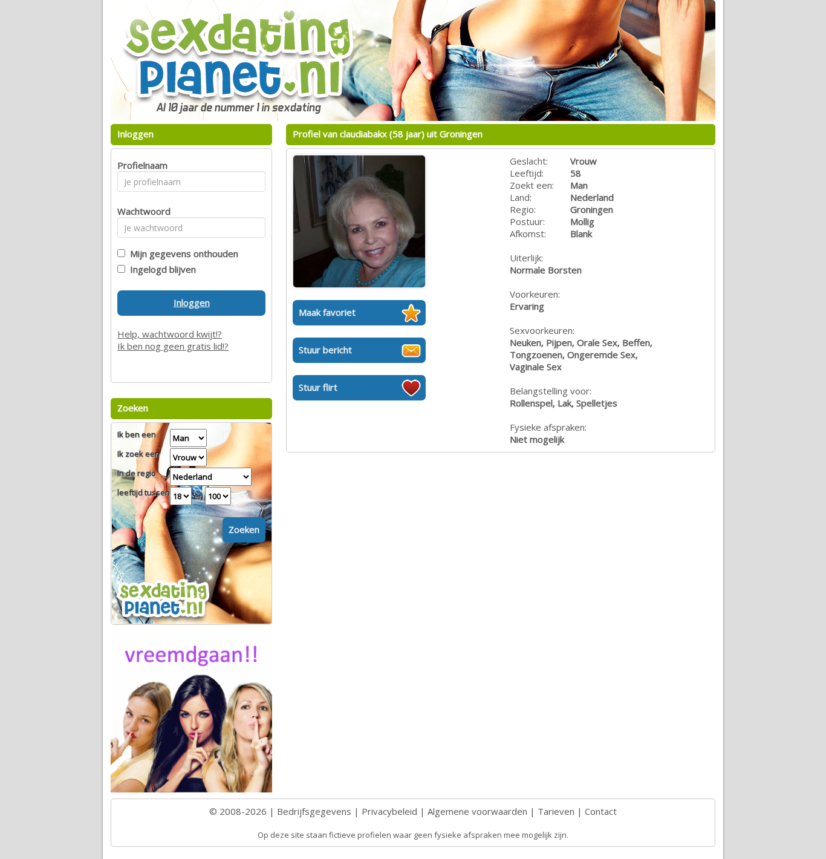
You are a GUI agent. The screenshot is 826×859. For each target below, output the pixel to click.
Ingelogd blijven (160, 269)
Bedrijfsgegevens (314, 811)
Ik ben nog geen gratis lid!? (173, 346)
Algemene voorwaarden (477, 811)
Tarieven (556, 811)
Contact (601, 811)
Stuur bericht (325, 350)
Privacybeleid (389, 811)
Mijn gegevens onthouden (181, 253)
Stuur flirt (318, 387)
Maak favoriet (327, 312)
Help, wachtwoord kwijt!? (169, 334)
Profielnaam (140, 165)
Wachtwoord (140, 211)
